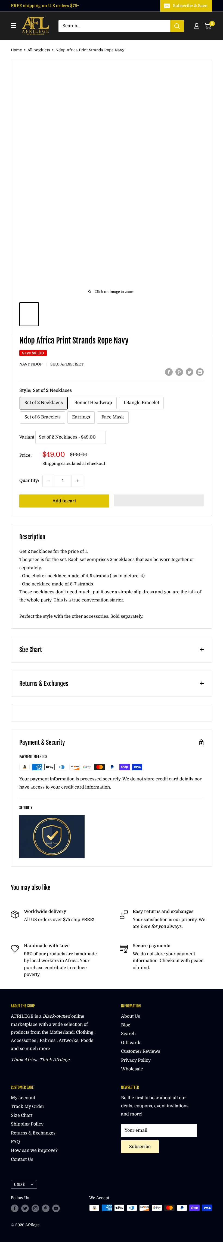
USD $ (19, 1185)
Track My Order (27, 1106)
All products (38, 50)
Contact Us (22, 1159)
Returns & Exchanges (33, 1133)
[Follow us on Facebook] (14, 1208)
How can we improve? (34, 1150)
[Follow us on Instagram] (35, 1208)
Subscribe (140, 1146)
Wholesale (132, 1069)
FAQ (15, 1141)
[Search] (177, 26)
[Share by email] (200, 372)
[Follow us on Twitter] (25, 1208)
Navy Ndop (30, 364)
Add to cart (64, 501)
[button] (159, 500)
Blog (125, 1025)
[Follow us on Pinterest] (45, 1208)
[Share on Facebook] (169, 372)
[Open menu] (13, 25)
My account (23, 1097)
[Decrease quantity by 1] (48, 481)
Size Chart (21, 1115)
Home (16, 50)
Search (128, 1033)
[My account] (196, 26)
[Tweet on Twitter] (189, 372)
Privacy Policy (136, 1060)
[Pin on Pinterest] (179, 372)
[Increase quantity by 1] (77, 481)
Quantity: (29, 480)
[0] (207, 26)
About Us (130, 1016)
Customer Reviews (140, 1051)
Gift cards (131, 1042)
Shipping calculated (61, 463)
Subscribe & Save (190, 5)
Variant (26, 437)
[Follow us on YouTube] (56, 1208)
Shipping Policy (27, 1124)
